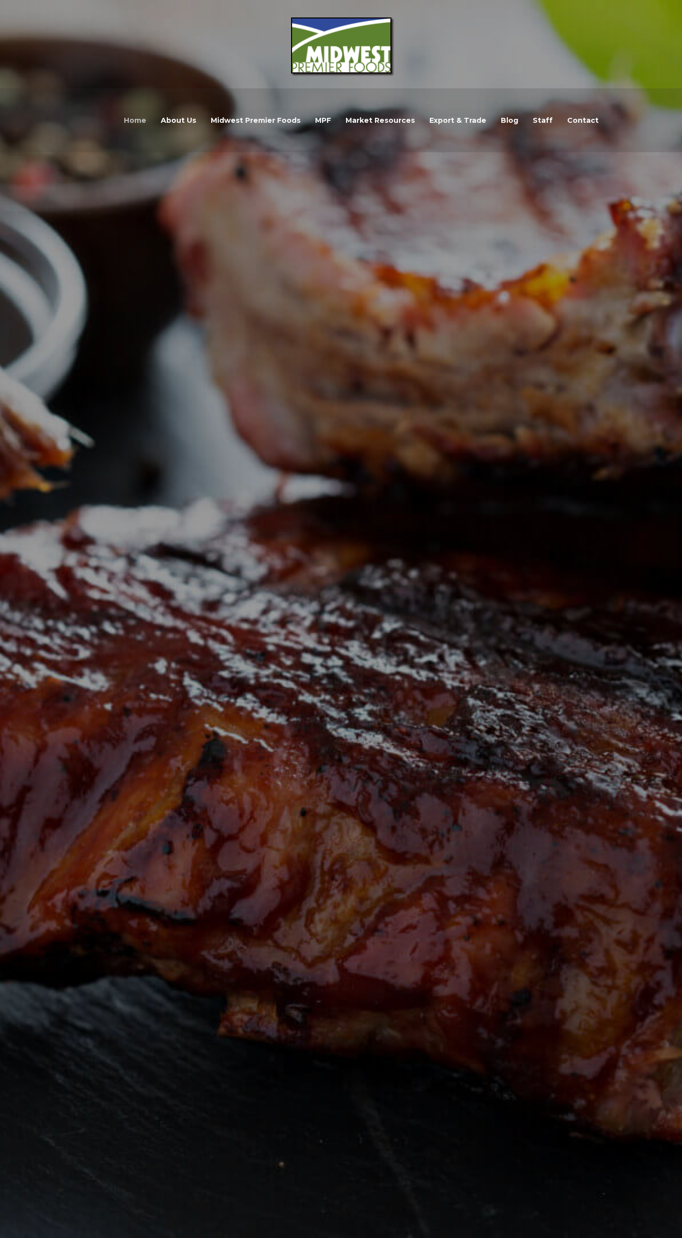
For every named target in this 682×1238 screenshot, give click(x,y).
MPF (323, 120)
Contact (583, 120)
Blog (509, 120)
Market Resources (380, 120)
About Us (178, 120)
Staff (543, 120)
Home (135, 120)
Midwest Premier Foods (256, 120)
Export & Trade (457, 120)
